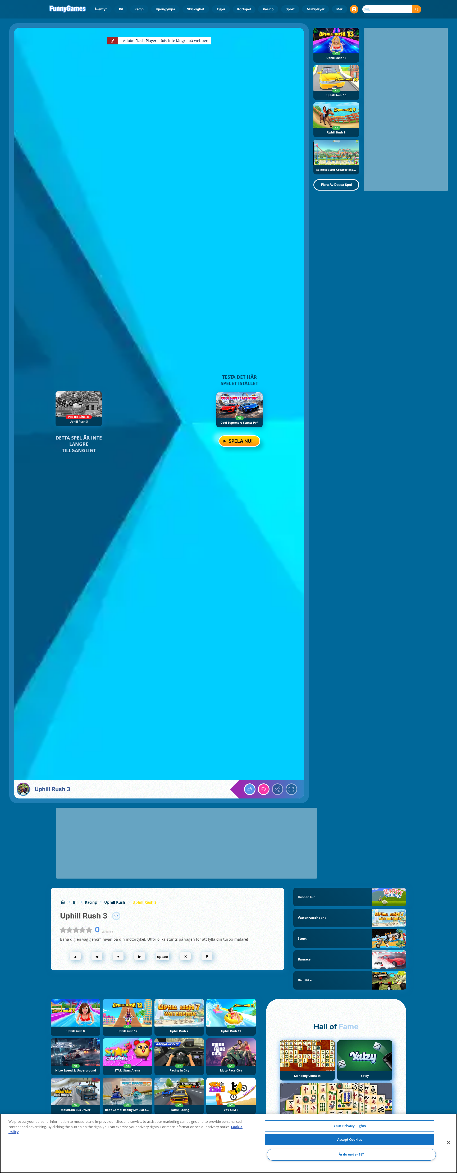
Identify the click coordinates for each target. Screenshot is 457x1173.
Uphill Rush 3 (144, 902)
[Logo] (68, 9)
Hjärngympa (165, 9)
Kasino (268, 9)
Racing (91, 902)
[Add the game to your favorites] (116, 916)
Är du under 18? (351, 1154)
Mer (339, 9)
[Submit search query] (416, 9)
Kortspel (244, 9)
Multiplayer (316, 9)
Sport (290, 9)
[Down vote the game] (263, 789)
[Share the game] (278, 789)
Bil (121, 9)
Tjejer (221, 9)
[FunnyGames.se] (63, 902)
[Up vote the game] (250, 789)
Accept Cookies (349, 1139)
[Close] (448, 1143)
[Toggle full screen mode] (291, 789)
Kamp (139, 9)
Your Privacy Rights (349, 1125)
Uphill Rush (114, 902)
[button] (354, 9)
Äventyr (100, 9)
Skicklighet (195, 9)
